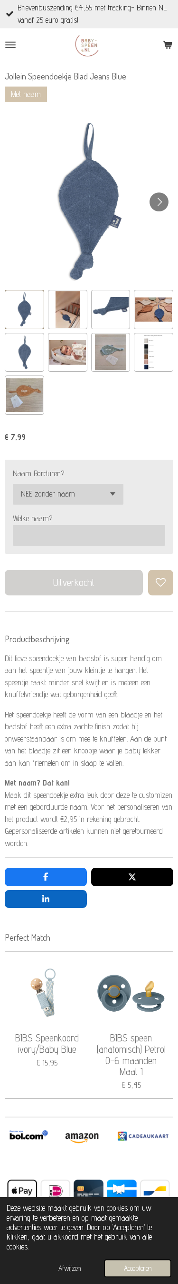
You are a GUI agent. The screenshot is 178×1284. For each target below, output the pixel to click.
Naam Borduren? (38, 473)
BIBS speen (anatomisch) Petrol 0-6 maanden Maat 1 (131, 1054)
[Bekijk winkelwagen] (167, 44)
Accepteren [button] (137, 1268)
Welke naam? (32, 518)
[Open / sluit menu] (10, 44)
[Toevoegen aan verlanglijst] (160, 582)
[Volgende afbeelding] (159, 201)
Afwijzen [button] (69, 1268)
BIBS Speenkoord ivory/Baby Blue (47, 1043)
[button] (24, 309)
